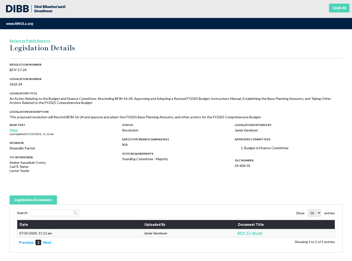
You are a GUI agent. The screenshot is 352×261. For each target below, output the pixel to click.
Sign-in (339, 8)
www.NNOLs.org (19, 24)
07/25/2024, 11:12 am (40, 134)
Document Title (251, 224)
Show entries (315, 213)
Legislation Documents (33, 200)
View (14, 130)
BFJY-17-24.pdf (250, 233)
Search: (22, 213)
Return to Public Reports (30, 41)
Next (47, 242)
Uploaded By (154, 224)
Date (24, 224)
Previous (26, 242)
